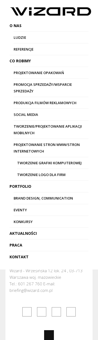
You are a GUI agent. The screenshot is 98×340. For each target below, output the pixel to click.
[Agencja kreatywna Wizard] (50, 12)
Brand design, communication (43, 198)
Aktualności (23, 233)
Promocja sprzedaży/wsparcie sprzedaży (43, 87)
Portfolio (20, 186)
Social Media (26, 114)
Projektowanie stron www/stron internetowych (47, 148)
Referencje (23, 49)
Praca (16, 245)
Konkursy (23, 221)
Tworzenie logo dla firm (41, 174)
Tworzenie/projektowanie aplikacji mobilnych (48, 129)
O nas (16, 25)
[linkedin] (41, 311)
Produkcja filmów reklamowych (45, 102)
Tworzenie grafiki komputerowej (49, 162)
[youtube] (56, 311)
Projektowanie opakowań (39, 72)
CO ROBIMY (20, 60)
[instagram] (71, 311)
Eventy (20, 209)
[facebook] (27, 311)
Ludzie (20, 37)
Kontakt (19, 256)
